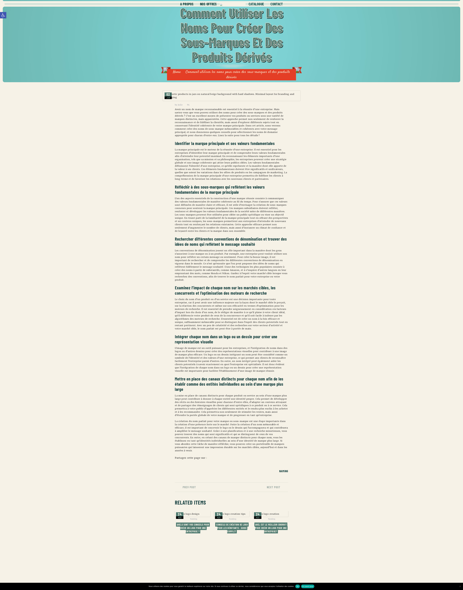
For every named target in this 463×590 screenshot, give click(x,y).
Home (177, 72)
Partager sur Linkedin (223, 459)
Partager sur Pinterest (229, 459)
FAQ (271, 573)
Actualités (276, 563)
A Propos (187, 4)
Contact (276, 4)
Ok (297, 586)
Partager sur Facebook (210, 459)
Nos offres (208, 4)
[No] (460, 586)
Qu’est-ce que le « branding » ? (216, 559)
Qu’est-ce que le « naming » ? (216, 568)
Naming (283, 471)
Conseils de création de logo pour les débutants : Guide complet (232, 528)
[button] (3, 15)
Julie (180, 105)
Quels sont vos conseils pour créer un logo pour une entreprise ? (193, 528)
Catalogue (256, 4)
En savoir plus (307, 586)
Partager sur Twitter (216, 459)
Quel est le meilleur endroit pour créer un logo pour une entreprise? (271, 528)
